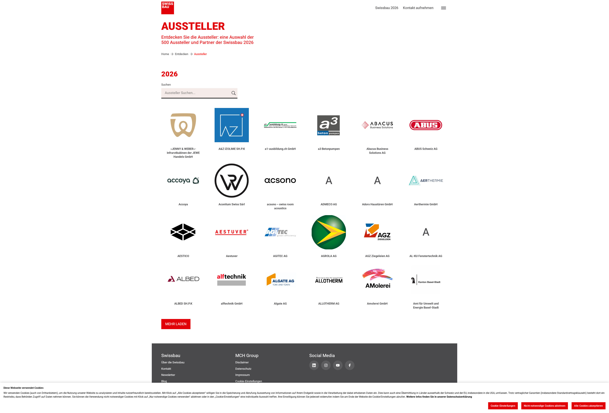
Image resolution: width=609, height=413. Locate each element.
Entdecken (181, 54)
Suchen (166, 84)
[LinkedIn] (314, 365)
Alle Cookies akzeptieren (588, 405)
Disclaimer (242, 362)
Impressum (242, 375)
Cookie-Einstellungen (248, 381)
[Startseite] (167, 8)
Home (165, 54)
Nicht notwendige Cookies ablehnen (544, 405)
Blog (164, 381)
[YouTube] (338, 365)
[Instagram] (326, 365)
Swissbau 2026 (386, 8)
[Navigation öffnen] (443, 8)
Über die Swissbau (172, 362)
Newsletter (168, 375)
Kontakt (166, 368)
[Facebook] (349, 365)
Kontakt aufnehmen (418, 8)
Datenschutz (243, 368)
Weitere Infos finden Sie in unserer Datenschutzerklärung (439, 396)
